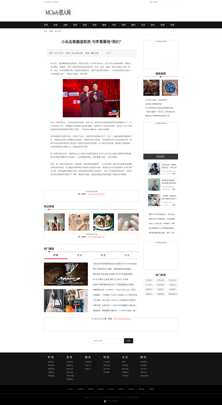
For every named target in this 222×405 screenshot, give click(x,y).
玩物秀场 (143, 362)
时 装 (55, 255)
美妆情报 (69, 379)
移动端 (56, 2)
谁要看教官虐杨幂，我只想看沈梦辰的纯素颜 (169, 183)
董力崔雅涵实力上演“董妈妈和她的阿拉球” (163, 228)
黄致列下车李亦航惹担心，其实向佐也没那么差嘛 (163, 214)
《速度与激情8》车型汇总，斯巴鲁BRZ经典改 (161, 112)
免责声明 (90, 389)
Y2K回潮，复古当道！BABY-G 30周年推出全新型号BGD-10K (115, 300)
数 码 (143, 357)
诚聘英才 (121, 389)
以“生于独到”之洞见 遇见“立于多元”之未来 (110, 279)
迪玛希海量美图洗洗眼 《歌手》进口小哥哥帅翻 (163, 233)
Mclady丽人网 (48, 2)
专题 (172, 25)
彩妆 (85, 25)
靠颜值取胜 (160, 294)
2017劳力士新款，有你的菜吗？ (156, 100)
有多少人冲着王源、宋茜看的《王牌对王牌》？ (163, 223)
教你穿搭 (149, 280)
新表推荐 (88, 362)
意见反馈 (131, 389)
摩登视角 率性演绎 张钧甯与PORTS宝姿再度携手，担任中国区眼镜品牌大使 (115, 274)
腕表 (104, 25)
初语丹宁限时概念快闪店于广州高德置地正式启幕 (113, 285)
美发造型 (69, 369)
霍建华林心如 (172, 294)
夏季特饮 (149, 289)
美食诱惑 (160, 289)
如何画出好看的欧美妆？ (154, 104)
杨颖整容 (149, 294)
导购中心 (88, 369)
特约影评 (106, 372)
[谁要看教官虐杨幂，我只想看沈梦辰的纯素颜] (154, 184)
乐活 (143, 25)
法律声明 (80, 389)
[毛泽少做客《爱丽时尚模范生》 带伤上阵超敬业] (154, 169)
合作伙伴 (111, 389)
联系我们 (151, 389)
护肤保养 (69, 362)
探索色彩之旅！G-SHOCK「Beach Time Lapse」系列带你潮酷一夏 (115, 290)
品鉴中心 (88, 365)
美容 (75, 25)
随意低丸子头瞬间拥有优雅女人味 (157, 116)
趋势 (65, 25)
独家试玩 (143, 372)
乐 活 (127, 255)
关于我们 (70, 389)
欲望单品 (51, 372)
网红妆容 (172, 285)
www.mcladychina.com (96, 194)
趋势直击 (51, 362)
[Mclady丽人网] (59, 8)
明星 (124, 25)
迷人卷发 (149, 285)
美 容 (79, 255)
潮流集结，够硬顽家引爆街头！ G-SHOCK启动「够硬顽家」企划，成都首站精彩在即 (115, 310)
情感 (162, 25)
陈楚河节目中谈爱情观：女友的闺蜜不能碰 (163, 219)
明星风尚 (51, 369)
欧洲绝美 (172, 289)
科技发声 (143, 369)
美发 (94, 25)
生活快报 (125, 365)
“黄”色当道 (160, 280)
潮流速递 (51, 376)
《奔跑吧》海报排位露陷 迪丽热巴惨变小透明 (169, 198)
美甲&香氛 (70, 376)
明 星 (103, 255)
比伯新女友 (172, 280)
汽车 (114, 25)
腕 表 (88, 357)
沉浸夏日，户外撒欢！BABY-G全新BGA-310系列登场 (115, 295)
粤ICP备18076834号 (112, 401)
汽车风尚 (125, 376)
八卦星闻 (106, 362)
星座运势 (125, 369)
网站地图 (141, 389)
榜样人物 (106, 365)
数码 (133, 25)
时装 (56, 25)
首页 (46, 25)
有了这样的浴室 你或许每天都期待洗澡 (159, 108)
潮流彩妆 (69, 365)
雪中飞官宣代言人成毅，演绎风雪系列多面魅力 (112, 269)
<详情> (173, 174)
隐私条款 (101, 389)
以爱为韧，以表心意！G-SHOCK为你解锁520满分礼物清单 (115, 305)
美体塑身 (69, 372)
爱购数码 (143, 365)
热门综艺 (58, 31)
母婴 (123, 362)
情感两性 (125, 372)
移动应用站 (144, 376)
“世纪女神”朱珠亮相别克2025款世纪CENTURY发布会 (115, 264)
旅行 (153, 25)
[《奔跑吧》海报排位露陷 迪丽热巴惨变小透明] (154, 200)
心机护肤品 (160, 285)
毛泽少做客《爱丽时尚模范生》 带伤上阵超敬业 (169, 167)
